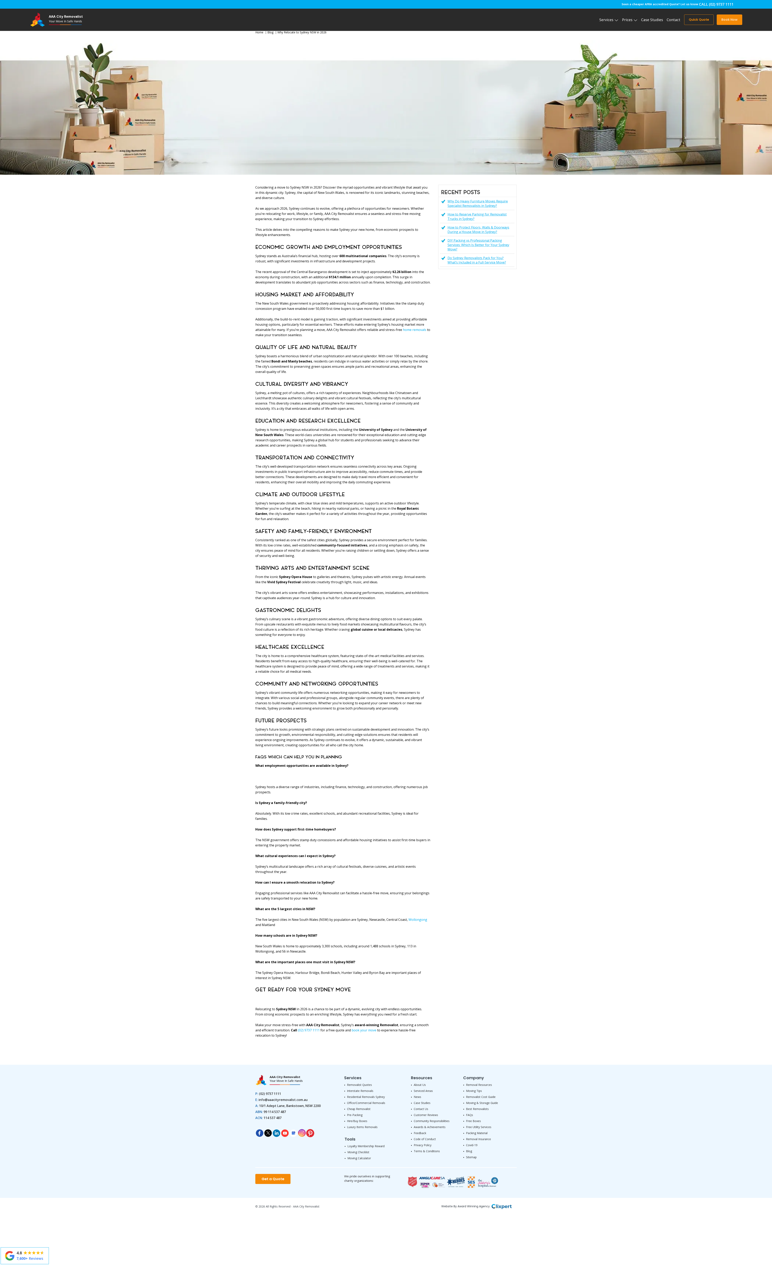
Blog (270, 32)
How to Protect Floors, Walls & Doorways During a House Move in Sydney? (478, 229)
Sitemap (471, 1157)
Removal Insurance (478, 1139)
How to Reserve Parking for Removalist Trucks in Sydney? (477, 216)
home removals (414, 330)
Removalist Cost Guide (481, 1097)
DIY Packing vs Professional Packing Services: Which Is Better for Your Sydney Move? (478, 245)
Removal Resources (479, 1085)
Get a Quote (273, 1178)
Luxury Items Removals (362, 1127)
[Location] (293, 1132)
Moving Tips (474, 1091)
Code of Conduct (425, 1139)
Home (259, 32)
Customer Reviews (426, 1115)
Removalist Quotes (359, 1085)
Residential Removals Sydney (366, 1097)
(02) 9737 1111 (309, 1030)
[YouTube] (285, 1132)
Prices (627, 19)
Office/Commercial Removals (366, 1103)
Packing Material (477, 1133)
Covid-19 (471, 1145)
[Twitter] (268, 1132)
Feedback (420, 1133)
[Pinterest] (310, 1132)
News (417, 1097)
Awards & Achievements (430, 1127)
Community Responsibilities (432, 1121)
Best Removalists (477, 1109)
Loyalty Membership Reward (366, 1146)
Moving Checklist (358, 1152)
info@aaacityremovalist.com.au (283, 1100)
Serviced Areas (423, 1091)
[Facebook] (259, 1132)
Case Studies (652, 19)
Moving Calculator (359, 1158)
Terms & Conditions (427, 1151)
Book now (729, 19)
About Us (420, 1085)
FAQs (469, 1115)
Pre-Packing (354, 1115)
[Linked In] (276, 1132)
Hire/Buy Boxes (357, 1121)
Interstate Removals (360, 1091)
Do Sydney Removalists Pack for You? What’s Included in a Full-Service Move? (477, 260)
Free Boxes (473, 1121)
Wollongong (418, 919)
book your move (364, 1030)
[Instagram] (302, 1132)
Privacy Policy (422, 1145)
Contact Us (421, 1109)
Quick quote (699, 19)
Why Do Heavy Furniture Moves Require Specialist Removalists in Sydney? (478, 203)
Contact (673, 19)
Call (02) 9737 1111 (716, 4)
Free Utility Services (478, 1127)
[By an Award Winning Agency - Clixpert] (502, 1206)
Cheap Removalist (359, 1109)
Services (606, 19)
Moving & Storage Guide (482, 1103)
